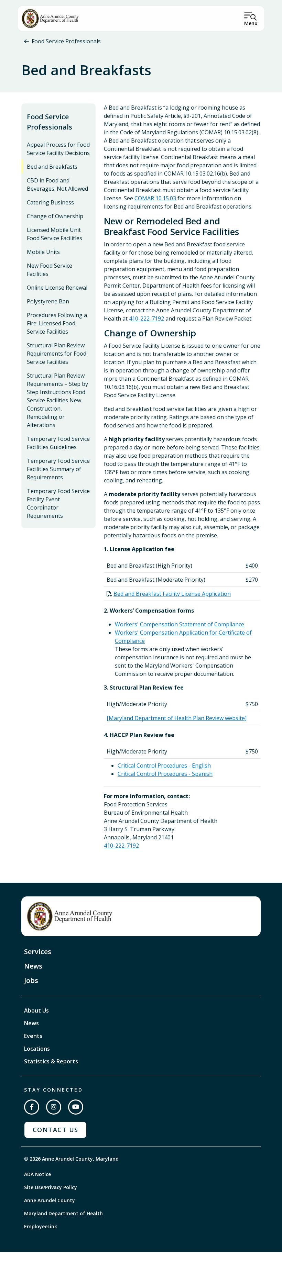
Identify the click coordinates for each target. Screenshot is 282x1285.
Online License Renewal (57, 287)
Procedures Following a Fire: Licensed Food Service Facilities (57, 323)
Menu (251, 23)
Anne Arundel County (49, 1200)
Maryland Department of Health (63, 1213)
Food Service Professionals (66, 41)
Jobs (31, 980)
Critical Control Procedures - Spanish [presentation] (165, 774)
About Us (36, 1010)
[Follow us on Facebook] (31, 1107)
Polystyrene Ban (48, 301)
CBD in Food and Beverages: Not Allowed (57, 184)
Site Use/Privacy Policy (50, 1187)
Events (33, 1036)
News (33, 966)
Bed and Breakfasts (52, 166)
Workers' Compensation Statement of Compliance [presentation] (179, 624)
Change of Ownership (55, 216)
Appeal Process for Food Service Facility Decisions (58, 149)
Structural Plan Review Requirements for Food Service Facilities (56, 354)
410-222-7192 (146, 318)
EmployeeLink (40, 1226)
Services (37, 951)
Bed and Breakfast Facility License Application (172, 593)
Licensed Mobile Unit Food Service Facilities (54, 234)
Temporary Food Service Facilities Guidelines (58, 443)
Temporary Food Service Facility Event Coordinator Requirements (58, 503)
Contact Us (55, 1130)
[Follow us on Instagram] (53, 1107)
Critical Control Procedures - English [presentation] (164, 765)
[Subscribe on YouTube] (75, 1107)
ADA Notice (37, 1174)
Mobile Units (43, 252)
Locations (37, 1048)
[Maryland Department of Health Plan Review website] (177, 718)
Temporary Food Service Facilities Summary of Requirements (58, 469)
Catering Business (50, 202)
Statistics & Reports (51, 1061)
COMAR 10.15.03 (155, 198)
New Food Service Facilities (49, 270)
